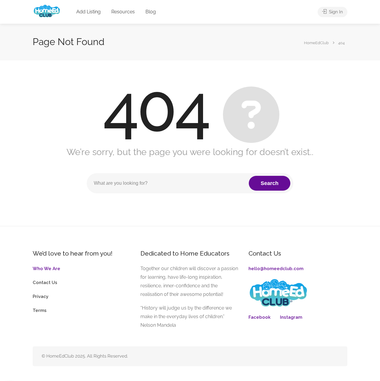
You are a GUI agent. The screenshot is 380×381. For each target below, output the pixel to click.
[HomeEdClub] (46, 12)
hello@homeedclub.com (275, 268)
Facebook (259, 317)
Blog (150, 12)
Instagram (291, 317)
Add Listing (88, 12)
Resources (123, 12)
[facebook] (315, 356)
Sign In (335, 12)
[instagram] (325, 356)
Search (269, 183)
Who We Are (46, 268)
